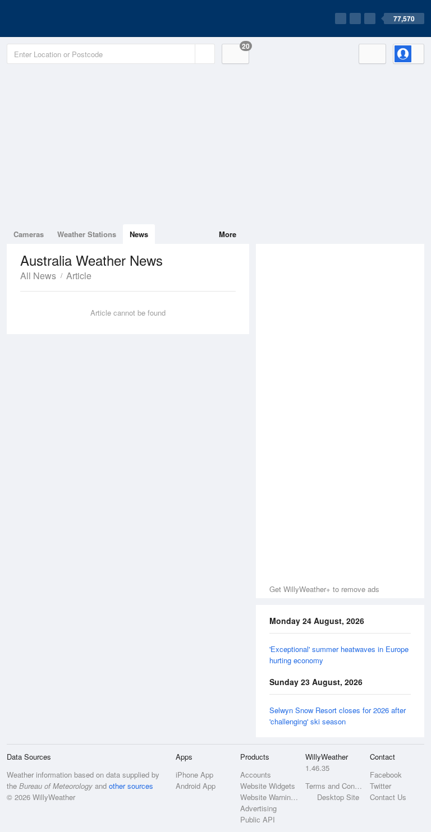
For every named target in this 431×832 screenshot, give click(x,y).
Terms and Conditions (334, 785)
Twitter (380, 785)
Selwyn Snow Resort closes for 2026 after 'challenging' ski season (337, 716)
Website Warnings (269, 797)
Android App (196, 785)
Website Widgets (267, 785)
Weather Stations (86, 234)
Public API (257, 819)
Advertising (258, 808)
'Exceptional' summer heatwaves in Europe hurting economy (339, 654)
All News (38, 275)
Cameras (28, 234)
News (139, 234)
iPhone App (194, 774)
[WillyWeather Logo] (59, 18)
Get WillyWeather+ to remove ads (324, 589)
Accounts (255, 774)
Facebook (386, 774)
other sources (131, 785)
